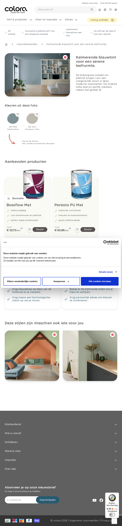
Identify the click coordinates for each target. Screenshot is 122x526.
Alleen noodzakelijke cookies (22, 281)
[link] (90, 3)
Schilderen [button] (11, 442)
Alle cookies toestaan (100, 281)
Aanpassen (59, 281)
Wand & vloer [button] (13, 451)
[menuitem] (19, 21)
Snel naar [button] (10, 468)
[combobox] (65, 9)
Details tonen (106, 272)
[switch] (112, 514)
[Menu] (117, 494)
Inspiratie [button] (10, 460)
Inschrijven (48, 500)
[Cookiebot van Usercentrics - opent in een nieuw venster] (106, 242)
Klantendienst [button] (13, 424)
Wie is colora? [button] (13, 433)
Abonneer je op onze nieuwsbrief (30, 487)
